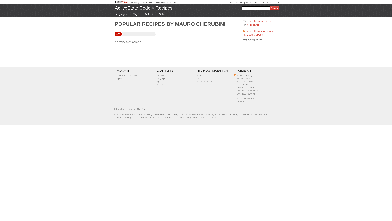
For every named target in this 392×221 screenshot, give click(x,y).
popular (253, 20)
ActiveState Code (133, 7)
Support (146, 109)
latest (261, 20)
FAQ (199, 78)
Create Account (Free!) (127, 75)
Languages (121, 14)
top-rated (269, 20)
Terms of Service (204, 81)
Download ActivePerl (246, 87)
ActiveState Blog (244, 75)
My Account (259, 3)
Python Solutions (245, 81)
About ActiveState (245, 98)
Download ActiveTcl (246, 93)
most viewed (252, 24)
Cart (277, 3)
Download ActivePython (248, 90)
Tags (135, 14)
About (199, 75)
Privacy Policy (120, 109)
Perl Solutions (243, 78)
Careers (240, 101)
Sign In (249, 3)
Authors (149, 14)
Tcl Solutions (243, 84)
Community (134, 3)
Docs (151, 3)
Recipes (164, 7)
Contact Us (134, 109)
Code (144, 3)
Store (268, 3)
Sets (161, 14)
